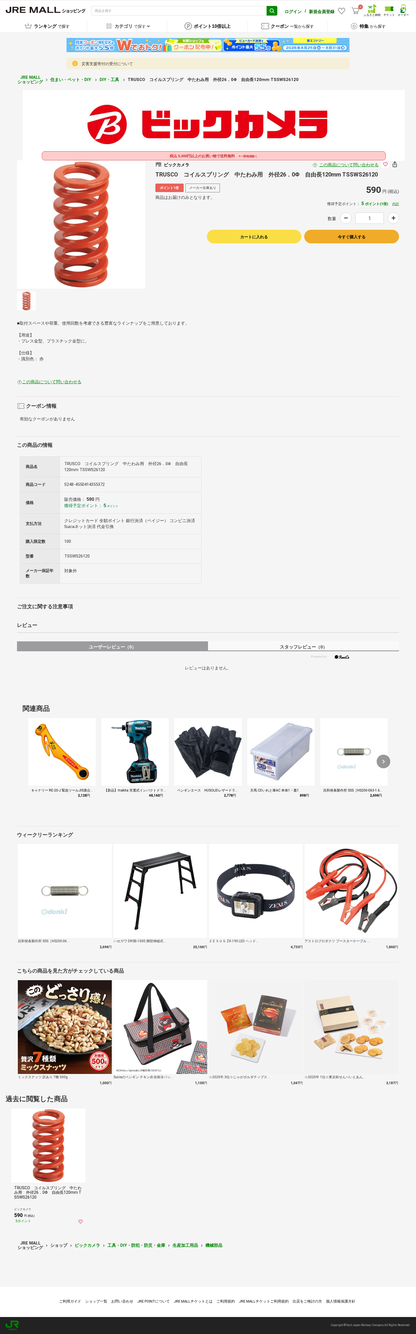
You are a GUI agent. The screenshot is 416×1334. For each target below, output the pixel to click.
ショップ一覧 (96, 1301)
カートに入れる (254, 237)
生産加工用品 (185, 1245)
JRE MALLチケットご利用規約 (264, 1301)
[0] (355, 11)
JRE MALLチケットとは (193, 1301)
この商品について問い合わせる (349, 164)
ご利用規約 (225, 1301)
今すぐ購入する (352, 237)
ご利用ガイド (70, 1301)
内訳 (395, 204)
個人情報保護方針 (340, 1301)
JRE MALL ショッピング (30, 80)
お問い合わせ (122, 1301)
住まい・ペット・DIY (71, 79)
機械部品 (213, 1245)
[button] (383, 761)
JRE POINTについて (153, 1301)
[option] (81, 224)
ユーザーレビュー (112, 647)
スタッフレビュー (303, 647)
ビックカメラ (87, 1245)
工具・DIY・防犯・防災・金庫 (136, 1245)
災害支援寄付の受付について (107, 63)
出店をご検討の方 (307, 1301)
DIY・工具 (110, 79)
